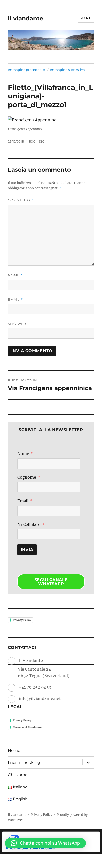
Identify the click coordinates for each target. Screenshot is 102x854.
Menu (85, 18)
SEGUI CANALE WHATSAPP (51, 581)
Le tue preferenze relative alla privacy (56, 837)
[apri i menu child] (88, 762)
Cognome (26, 477)
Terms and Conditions (27, 727)
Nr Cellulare (28, 524)
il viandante (25, 18)
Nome (15, 275)
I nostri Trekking (24, 762)
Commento (20, 200)
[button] (45, 843)
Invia (27, 549)
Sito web (17, 324)
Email (15, 299)
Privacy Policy (22, 620)
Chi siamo (17, 774)
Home (14, 750)
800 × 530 (36, 141)
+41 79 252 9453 (35, 687)
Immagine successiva (67, 70)
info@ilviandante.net (40, 698)
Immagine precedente (26, 70)
